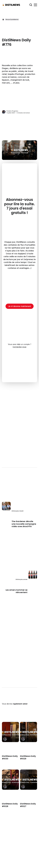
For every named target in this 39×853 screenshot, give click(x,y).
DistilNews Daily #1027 (28, 805)
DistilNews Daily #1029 (28, 757)
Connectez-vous (19, 347)
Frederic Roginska (12, 111)
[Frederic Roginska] (4, 112)
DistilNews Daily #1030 (10, 757)
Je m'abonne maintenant (19, 306)
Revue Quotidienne (12, 19)
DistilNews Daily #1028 (10, 805)
